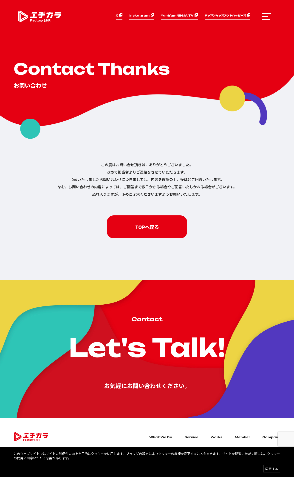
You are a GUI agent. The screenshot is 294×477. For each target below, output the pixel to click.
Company (271, 437)
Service (191, 437)
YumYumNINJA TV (177, 15)
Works (217, 437)
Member (242, 437)
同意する (271, 468)
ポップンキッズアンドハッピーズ (225, 15)
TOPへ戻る (147, 227)
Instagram (139, 15)
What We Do (160, 437)
